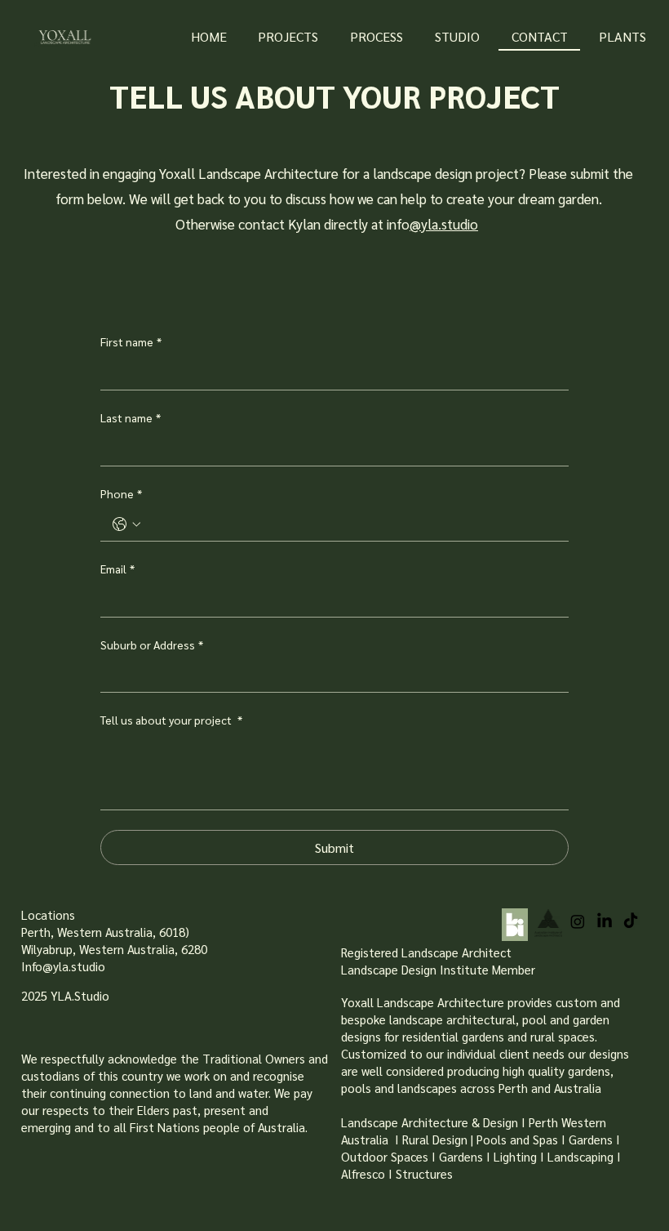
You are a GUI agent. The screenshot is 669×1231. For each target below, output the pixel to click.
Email (117, 568)
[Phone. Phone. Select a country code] (126, 524)
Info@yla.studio (63, 966)
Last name (130, 417)
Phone (121, 493)
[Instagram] (578, 921)
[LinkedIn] (605, 921)
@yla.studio (444, 224)
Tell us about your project (171, 719)
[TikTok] (631, 921)
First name (131, 341)
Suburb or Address (151, 644)
